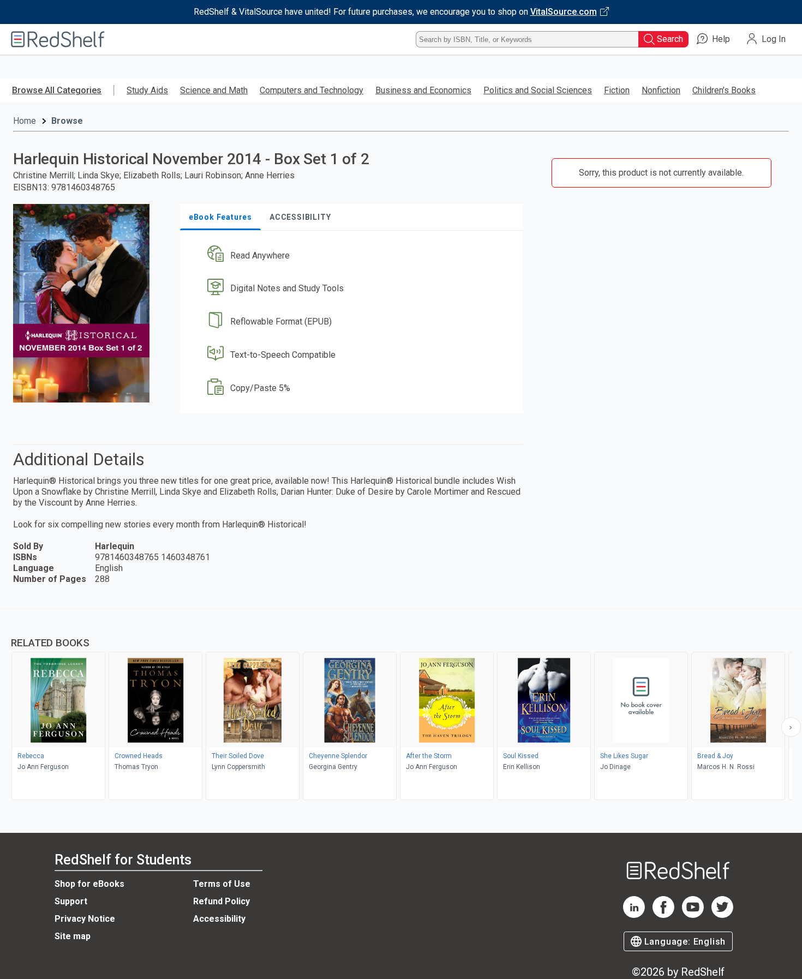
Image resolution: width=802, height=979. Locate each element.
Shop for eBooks (89, 884)
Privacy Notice (85, 919)
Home (24, 121)
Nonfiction (661, 90)
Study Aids (147, 90)
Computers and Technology (311, 90)
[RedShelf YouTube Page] (693, 915)
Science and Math (214, 90)
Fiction (617, 90)
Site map (73, 936)
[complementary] (401, 706)
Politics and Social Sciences (537, 90)
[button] (354, 255)
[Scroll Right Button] (791, 727)
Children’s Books (724, 90)
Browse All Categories (56, 90)
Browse (67, 121)
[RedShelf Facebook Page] (663, 915)
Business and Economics (423, 90)
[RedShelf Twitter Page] (722, 915)
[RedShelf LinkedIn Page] (634, 915)
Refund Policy (221, 901)
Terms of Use (221, 884)
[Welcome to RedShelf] (57, 39)
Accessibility (219, 919)
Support (71, 901)
